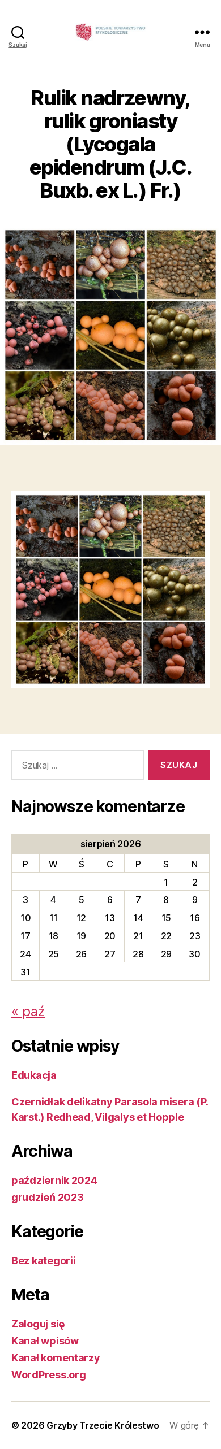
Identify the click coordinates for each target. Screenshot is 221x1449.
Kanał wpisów (45, 1341)
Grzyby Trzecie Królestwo (102, 1425)
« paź (28, 1011)
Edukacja (34, 1075)
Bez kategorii (43, 1260)
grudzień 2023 (47, 1197)
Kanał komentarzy (55, 1358)
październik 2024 (54, 1180)
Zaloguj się (38, 1324)
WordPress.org (48, 1375)
